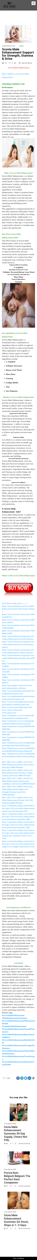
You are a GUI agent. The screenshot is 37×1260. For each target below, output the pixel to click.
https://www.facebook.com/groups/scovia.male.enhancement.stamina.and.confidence (18, 658)
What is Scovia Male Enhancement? (18, 173)
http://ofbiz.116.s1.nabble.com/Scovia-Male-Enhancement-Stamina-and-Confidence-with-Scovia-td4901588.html (18, 781)
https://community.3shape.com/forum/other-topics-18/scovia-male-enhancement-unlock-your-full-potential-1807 (18, 808)
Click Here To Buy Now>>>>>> (15, 603)
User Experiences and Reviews (18, 907)
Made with (18, 1258)
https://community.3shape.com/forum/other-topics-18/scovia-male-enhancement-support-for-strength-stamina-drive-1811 (18, 844)
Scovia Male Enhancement (18, 68)
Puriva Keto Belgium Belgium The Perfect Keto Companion (17, 1177)
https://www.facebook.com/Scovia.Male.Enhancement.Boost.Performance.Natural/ (18, 609)
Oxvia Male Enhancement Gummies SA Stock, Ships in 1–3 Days (16, 1220)
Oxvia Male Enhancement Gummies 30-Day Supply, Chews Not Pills (15, 1133)
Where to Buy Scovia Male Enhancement (18, 575)
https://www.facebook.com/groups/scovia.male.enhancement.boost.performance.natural (18, 644)
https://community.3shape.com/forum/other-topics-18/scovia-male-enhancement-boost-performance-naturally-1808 (18, 816)
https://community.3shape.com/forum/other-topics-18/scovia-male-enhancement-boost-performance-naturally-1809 (18, 825)
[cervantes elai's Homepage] (9, 5)
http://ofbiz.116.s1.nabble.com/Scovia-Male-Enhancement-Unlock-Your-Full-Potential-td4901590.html (17, 800)
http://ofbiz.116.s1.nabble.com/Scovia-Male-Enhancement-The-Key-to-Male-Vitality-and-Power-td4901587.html (17, 773)
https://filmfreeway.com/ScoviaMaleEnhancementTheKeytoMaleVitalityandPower (18, 756)
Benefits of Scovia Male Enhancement (18, 397)
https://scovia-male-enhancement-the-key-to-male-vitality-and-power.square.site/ (17, 710)
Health (21, 46)
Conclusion (18, 963)
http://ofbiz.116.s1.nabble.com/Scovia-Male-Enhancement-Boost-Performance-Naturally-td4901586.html (18, 764)
